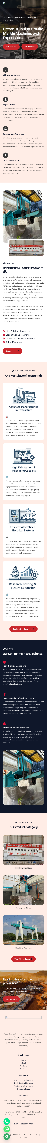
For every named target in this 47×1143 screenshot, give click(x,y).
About (23, 1063)
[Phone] (6, 1121)
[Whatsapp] (6, 1129)
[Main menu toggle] (40, 4)
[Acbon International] (9, 4)
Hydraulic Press (23, 1089)
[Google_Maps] (6, 1136)
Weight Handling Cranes (23, 1086)
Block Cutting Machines (23, 1083)
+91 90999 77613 (26, 1124)
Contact (23, 1069)
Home (23, 1060)
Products (23, 1066)
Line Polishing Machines (23, 1080)
